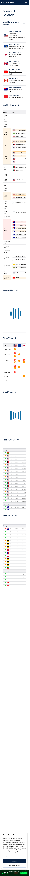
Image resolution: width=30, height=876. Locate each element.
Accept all (14, 861)
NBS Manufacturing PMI (16, 98)
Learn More (5, 857)
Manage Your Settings (14, 865)
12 (15, 355)
